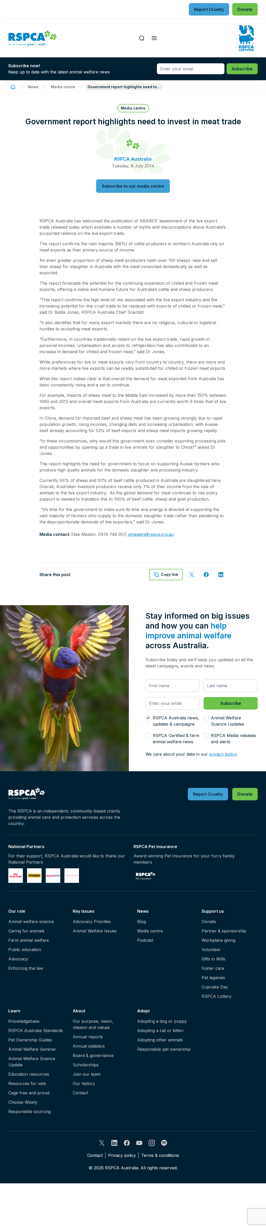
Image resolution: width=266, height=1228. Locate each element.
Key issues (84, 911)
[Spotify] (164, 1143)
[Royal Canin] (15, 875)
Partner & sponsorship (224, 930)
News (33, 87)
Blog (141, 921)
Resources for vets (27, 1083)
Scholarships (85, 1064)
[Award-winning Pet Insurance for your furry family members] (146, 875)
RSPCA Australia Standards (35, 1030)
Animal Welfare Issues (95, 930)
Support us (213, 911)
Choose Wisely (22, 1102)
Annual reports (88, 1036)
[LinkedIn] (114, 1143)
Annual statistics (89, 1046)
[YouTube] (139, 1143)
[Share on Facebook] (206, 574)
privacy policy (222, 754)
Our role (16, 911)
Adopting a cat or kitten (160, 1030)
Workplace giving (218, 940)
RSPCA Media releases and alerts (233, 738)
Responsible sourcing (29, 1111)
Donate (209, 921)
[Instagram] (152, 1143)
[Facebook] (127, 1143)
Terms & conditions (160, 1155)
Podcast (145, 940)
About (79, 1010)
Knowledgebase (23, 1021)
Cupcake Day (215, 987)
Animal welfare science (31, 921)
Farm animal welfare (28, 940)
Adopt (143, 1010)
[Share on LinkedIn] (221, 574)
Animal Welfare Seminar (32, 1049)
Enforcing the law (25, 968)
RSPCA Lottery (216, 996)
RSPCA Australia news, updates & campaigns (176, 721)
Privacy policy (122, 1155)
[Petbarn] (34, 875)
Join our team (87, 1074)
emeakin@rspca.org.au (151, 534)
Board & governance (93, 1055)
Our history (84, 1083)
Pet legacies (213, 977)
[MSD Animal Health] (53, 875)
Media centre (63, 87)
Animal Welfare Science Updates (227, 721)
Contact (80, 1092)
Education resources (28, 1074)
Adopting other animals (160, 1039)
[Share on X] (191, 574)
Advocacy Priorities (92, 921)
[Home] (13, 87)
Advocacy (18, 958)
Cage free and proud (28, 1092)
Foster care (213, 968)
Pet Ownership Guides (30, 1039)
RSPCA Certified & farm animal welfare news (176, 738)
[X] (102, 1143)
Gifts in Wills (213, 958)
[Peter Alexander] (71, 875)
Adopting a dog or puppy (162, 1021)
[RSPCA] (32, 38)
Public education (24, 949)
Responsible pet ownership (164, 1049)
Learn (14, 1010)
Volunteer (211, 949)
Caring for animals (26, 930)
